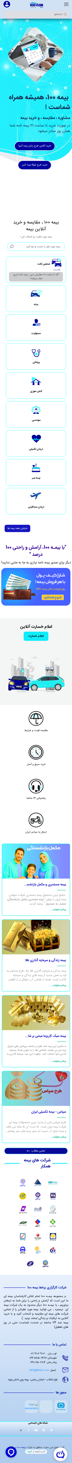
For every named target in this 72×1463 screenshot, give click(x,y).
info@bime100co (42, 1370)
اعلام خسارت (36, 636)
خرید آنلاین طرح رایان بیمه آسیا (34, 146)
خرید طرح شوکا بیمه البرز (34, 165)
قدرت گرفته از (36, 1451)
